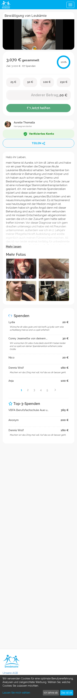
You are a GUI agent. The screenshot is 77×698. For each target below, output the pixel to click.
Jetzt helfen (40, 108)
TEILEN (36, 143)
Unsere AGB (10, 673)
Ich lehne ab (51, 692)
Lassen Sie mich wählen (16, 692)
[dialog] (38, 686)
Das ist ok (66, 692)
